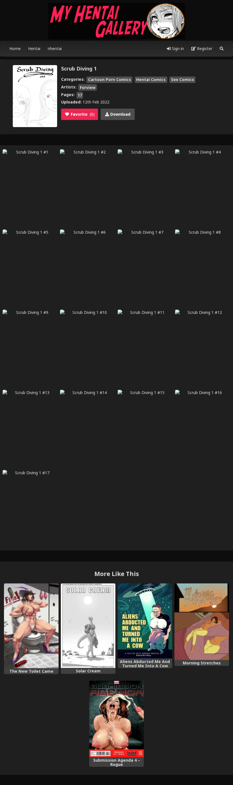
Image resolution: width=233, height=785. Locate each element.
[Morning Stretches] (201, 621)
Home (15, 48)
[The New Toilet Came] (31, 625)
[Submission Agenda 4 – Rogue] (116, 719)
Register (204, 48)
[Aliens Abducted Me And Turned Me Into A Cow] (145, 620)
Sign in (177, 48)
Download (119, 114)
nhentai (55, 48)
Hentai (34, 48)
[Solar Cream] (88, 625)
